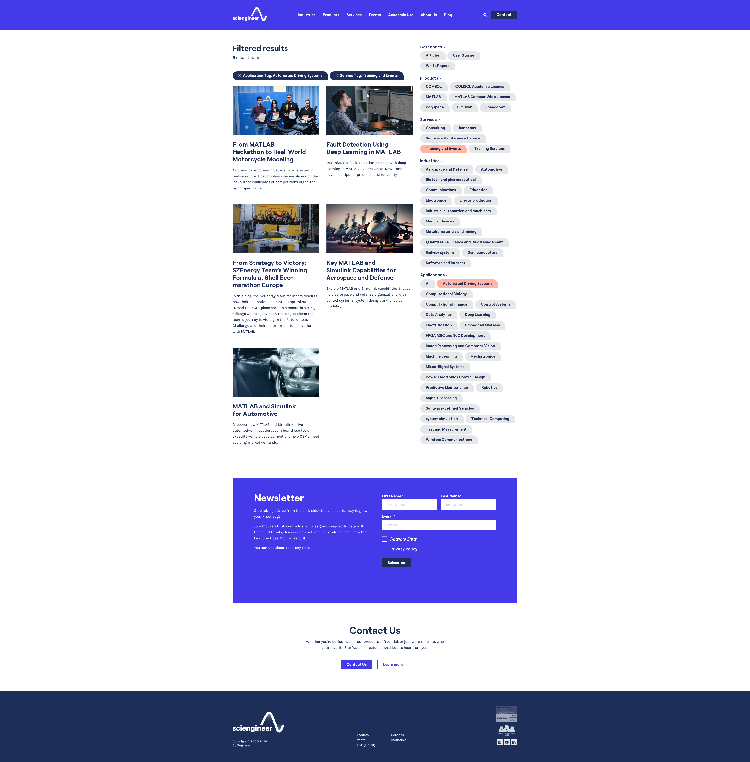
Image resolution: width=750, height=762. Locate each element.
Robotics (489, 387)
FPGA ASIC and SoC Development (455, 335)
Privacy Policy (403, 549)
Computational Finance (446, 304)
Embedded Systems (482, 325)
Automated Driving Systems (467, 283)
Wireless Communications (449, 440)
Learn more (393, 664)
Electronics (436, 200)
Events (375, 15)
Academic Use (400, 15)
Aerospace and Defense (447, 169)
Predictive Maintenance (447, 387)
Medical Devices (440, 221)
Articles (433, 55)
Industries (306, 15)
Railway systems (440, 252)
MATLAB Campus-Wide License (482, 97)
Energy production (475, 200)
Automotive (491, 169)
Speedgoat (495, 107)
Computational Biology (446, 294)
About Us (429, 15)
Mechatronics (483, 356)
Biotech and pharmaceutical (451, 180)
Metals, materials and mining (451, 232)
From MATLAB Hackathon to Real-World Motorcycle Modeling (269, 152)
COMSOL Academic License (479, 86)
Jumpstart (468, 128)
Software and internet (445, 263)
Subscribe (396, 563)
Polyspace (435, 107)
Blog (448, 15)
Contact (504, 15)
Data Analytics (439, 315)
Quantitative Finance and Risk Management (464, 242)
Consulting (435, 128)
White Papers (437, 66)
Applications (432, 275)
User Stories (464, 55)
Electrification (439, 325)
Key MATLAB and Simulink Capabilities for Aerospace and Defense (361, 270)
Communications (441, 190)
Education (479, 190)
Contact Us (356, 664)
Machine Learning (441, 356)
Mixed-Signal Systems (445, 367)
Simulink (464, 107)
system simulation (442, 419)
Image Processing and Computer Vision (460, 346)
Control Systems (495, 304)
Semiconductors (482, 252)
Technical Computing (490, 419)
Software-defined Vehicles (450, 408)
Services (354, 15)
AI (427, 283)
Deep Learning (477, 315)
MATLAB (433, 97)
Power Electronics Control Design (455, 377)
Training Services (489, 149)
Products (331, 15)
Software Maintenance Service (453, 138)
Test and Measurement (446, 429)
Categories (431, 47)
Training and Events (443, 149)
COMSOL (434, 86)
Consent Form (403, 538)
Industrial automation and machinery (458, 211)
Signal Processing (441, 398)
